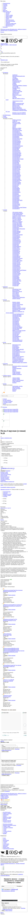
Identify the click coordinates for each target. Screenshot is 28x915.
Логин (3, 904)
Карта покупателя (10, 19)
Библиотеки (5, 814)
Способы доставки (5, 478)
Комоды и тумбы (7, 818)
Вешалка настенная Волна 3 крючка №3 (12, 605)
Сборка (7, 18)
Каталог (2, 32)
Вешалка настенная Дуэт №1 (9, 620)
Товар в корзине (11, 595)
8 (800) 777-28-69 (4, 44)
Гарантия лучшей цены (11, 23)
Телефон (3, 746)
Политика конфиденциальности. (10, 749)
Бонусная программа (10, 21)
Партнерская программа (8, 848)
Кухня (4, 342)
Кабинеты (5, 286)
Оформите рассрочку (5, 489)
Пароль (3, 905)
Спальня (5, 209)
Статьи (4, 842)
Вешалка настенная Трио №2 (9, 591)
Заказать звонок (4, 43)
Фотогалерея (6, 840)
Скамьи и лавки (6, 826)
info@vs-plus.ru (4, 804)
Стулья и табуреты (7, 831)
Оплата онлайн (4, 475)
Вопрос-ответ (9, 17)
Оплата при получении (6, 474)
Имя (2, 745)
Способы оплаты (4, 473)
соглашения (7, 791)
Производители (6, 3)
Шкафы (5, 833)
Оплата (7, 14)
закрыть (2, 741)
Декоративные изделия (6, 508)
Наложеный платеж (10, 24)
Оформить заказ (4, 59)
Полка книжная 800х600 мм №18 (10, 651)
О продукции (6, 843)
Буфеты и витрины (7, 813)
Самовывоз (3, 480)
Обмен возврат (9, 16)
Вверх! (2, 912)
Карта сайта (5, 845)
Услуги (4, 839)
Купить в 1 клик (4, 472)
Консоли (5, 819)
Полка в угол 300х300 (8, 680)
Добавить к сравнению (6, 441)
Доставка (5, 4)
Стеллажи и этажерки (8, 827)
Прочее (4, 383)
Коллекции (5, 72)
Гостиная (5, 117)
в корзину (5, 595)
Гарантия (5, 5)
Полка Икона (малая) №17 (9, 666)
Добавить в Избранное (8, 443)
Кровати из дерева (7, 817)
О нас (4, 9)
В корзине (8, 470)
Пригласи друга (9, 25)
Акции (4, 6)
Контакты (5, 27)
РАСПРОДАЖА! (7, 115)
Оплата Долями (9, 15)
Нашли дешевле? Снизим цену (7, 481)
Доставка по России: (5, 479)
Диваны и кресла (7, 375)
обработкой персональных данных (10, 890)
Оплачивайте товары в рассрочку (8, 487)
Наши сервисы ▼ (7, 11)
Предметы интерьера (7, 824)
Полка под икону (7, 696)
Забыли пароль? (8, 910)
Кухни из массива (7, 820)
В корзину (3, 470)
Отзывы (5, 8)
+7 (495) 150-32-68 (12, 44)
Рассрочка (4, 407)
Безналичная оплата (5, 476)
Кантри (2, 519)
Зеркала (5, 815)
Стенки (4, 828)
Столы (4, 830)
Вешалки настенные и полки (9, 825)
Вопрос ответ (6, 847)
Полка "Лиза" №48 (7, 635)
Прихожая (5, 363)
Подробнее (18, 765)
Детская (5, 299)
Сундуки (5, 832)
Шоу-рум (5, 10)
